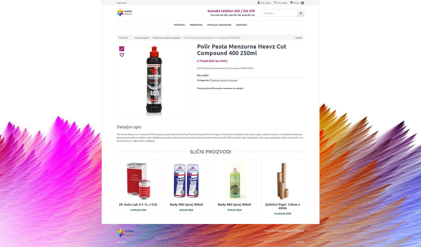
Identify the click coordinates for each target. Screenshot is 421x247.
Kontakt (241, 24)
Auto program (142, 37)
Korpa (296, 2)
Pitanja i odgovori (219, 24)
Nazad (298, 37)
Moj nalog (265, 2)
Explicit (300, 242)
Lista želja (281, 2)
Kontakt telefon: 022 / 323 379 (231, 11)
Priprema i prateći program (166, 37)
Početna (179, 24)
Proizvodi (196, 24)
